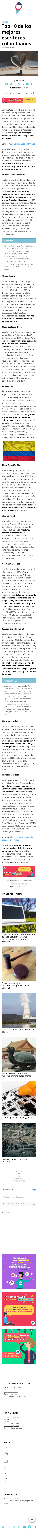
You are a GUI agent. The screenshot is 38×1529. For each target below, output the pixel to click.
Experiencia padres (11, 1426)
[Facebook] (7, 84)
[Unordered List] (16, 1203)
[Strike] (11, 1203)
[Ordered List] (14, 1203)
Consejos (7, 1398)
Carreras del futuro (11, 1394)
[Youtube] (27, 84)
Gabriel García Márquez (24, 144)
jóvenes (17, 1424)
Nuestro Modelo (10, 1419)
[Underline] (8, 1203)
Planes (6, 1421)
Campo (6, 1392)
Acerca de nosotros (11, 1417)
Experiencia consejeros (13, 1428)
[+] (29, 1203)
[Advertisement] (15, 1239)
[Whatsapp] (19, 84)
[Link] (24, 1203)
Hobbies (7, 1390)
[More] (31, 84)
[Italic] (6, 1203)
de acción (14, 1392)
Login (34, 1190)
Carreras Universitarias (13, 1387)
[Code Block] (21, 1203)
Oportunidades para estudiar (15, 1396)
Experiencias (9, 1424)
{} (26, 1203)
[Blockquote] (19, 1203)
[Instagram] (23, 84)
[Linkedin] (15, 84)
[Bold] (3, 1203)
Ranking (5, 22)
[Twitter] (11, 84)
